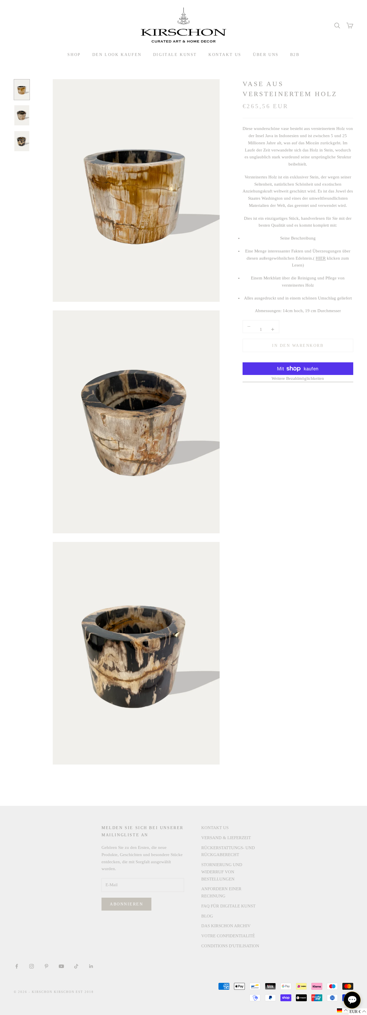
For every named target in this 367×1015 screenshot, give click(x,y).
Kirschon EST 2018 (74, 991)
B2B (295, 54)
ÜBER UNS (266, 54)
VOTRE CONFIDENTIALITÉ (228, 936)
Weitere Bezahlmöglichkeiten (298, 378)
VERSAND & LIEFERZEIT (226, 837)
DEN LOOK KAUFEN (117, 54)
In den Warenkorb (297, 345)
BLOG (207, 916)
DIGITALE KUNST (175, 54)
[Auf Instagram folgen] (31, 966)
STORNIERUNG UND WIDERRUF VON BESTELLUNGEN (221, 871)
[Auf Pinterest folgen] (46, 966)
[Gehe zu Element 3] (22, 141)
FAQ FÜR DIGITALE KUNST (228, 906)
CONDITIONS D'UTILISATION (230, 946)
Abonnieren (126, 904)
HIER (321, 258)
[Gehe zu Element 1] (22, 89)
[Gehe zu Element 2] (22, 115)
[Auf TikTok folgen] (76, 966)
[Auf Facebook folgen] (16, 966)
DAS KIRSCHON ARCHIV (226, 925)
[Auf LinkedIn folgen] (91, 966)
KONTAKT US (224, 54)
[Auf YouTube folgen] (61, 966)
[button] (342, 1010)
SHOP (74, 54)
